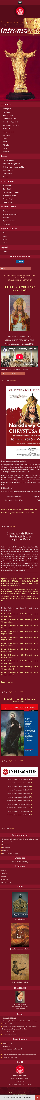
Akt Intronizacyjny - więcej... (10, 853)
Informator (6, 151)
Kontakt (5, 148)
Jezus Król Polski (8, 170)
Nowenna (5, 850)
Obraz (4, 233)
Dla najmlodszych (8, 199)
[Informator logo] (19, 772)
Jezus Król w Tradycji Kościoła (12, 164)
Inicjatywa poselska (8, 132)
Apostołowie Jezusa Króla (10, 122)
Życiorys (5, 211)
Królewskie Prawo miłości (20, 982)
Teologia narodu (7, 173)
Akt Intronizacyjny (8, 115)
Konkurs (5, 138)
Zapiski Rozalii (7, 189)
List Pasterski (6, 848)
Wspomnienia (7, 217)
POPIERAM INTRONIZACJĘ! (20, 862)
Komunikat (5, 845)
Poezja (5, 239)
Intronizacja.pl (12, 380)
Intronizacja (6, 112)
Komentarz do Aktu (8, 842)
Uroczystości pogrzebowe (10, 214)
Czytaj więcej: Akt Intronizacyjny (13, 374)
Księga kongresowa (7, 682)
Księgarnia (6, 251)
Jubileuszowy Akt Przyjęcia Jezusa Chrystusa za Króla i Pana (20, 839)
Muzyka (5, 236)
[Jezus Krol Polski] (19, 313)
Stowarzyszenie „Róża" (10, 118)
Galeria (5, 142)
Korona (5, 243)
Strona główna (7, 109)
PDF (31, 779)
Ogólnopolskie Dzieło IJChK (11, 125)
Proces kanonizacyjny (9, 195)
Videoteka (6, 145)
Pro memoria (6, 224)
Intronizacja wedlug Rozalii (11, 192)
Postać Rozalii (7, 186)
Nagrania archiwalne (9, 221)
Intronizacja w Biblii (8, 160)
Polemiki (5, 177)
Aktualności (6, 135)
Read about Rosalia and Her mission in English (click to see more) (20, 1006)
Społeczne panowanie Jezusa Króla (13, 167)
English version (7, 202)
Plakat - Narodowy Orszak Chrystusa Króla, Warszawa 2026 (19, 509)
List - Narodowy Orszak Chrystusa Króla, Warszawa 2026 (18, 513)
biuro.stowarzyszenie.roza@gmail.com (20, 1084)
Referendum (6, 128)
